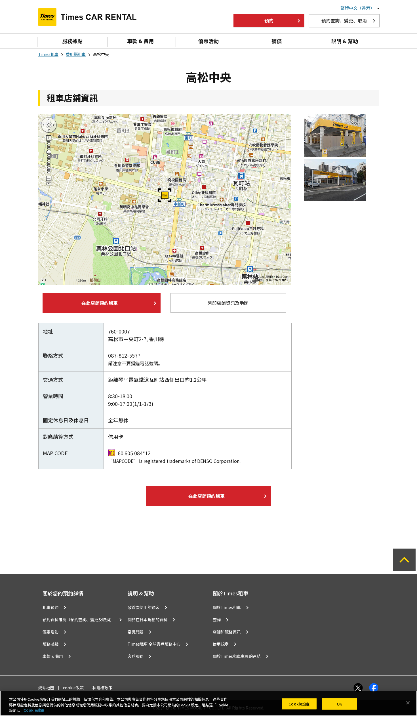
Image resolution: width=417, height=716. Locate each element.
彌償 (276, 41)
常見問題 (136, 632)
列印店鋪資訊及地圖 (228, 302)
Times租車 (48, 54)
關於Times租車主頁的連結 (237, 656)
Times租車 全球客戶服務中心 (154, 644)
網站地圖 (46, 688)
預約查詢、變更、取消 (344, 20)
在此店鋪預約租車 (99, 302)
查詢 (217, 619)
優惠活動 (208, 41)
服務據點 (72, 41)
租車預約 (50, 607)
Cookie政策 (34, 710)
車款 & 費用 (140, 41)
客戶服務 (136, 656)
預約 (268, 20)
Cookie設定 (298, 703)
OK (339, 703)
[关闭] (408, 702)
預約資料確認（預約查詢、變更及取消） (78, 619)
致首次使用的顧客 (143, 607)
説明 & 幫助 (344, 41)
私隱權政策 (102, 688)
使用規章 (221, 644)
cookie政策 (73, 688)
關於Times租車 (227, 607)
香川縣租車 (76, 54)
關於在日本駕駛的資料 (147, 619)
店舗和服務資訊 (227, 632)
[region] (208, 703)
